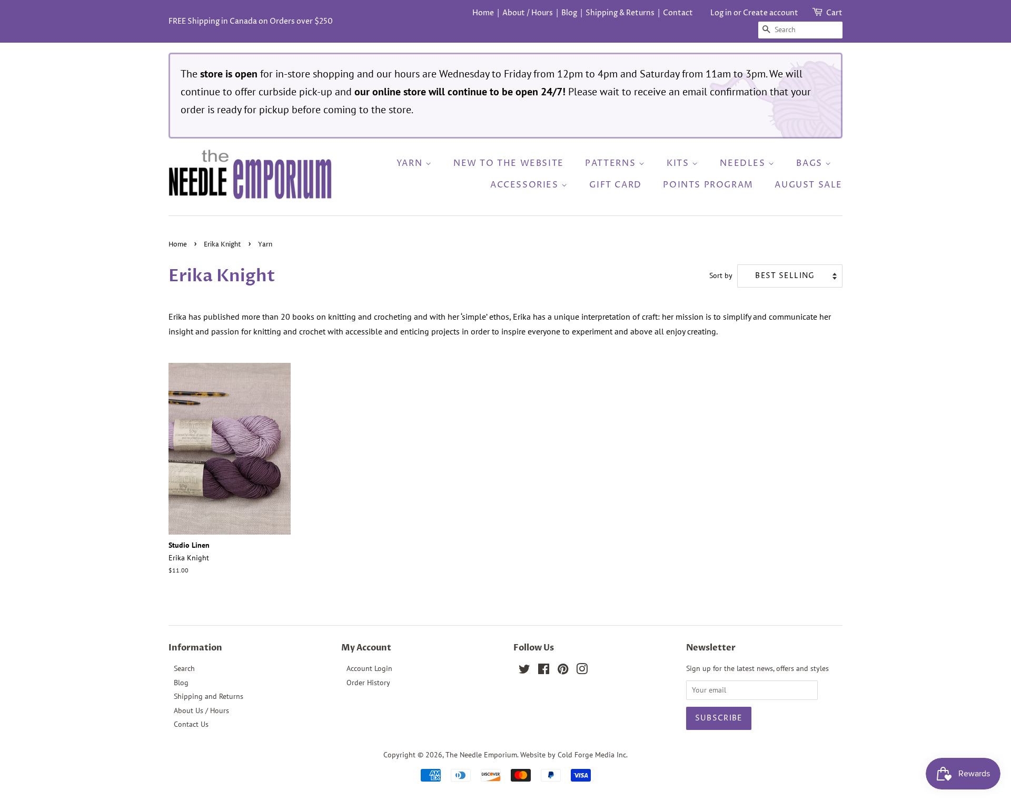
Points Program (708, 185)
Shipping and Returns (208, 696)
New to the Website (508, 163)
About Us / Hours (201, 710)
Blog (569, 13)
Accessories (525, 185)
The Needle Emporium (481, 754)
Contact (678, 13)
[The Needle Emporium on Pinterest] (563, 671)
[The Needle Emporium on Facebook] (544, 671)
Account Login (369, 668)
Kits (679, 163)
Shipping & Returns (620, 13)
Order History (368, 682)
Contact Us (191, 724)
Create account (770, 13)
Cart (834, 13)
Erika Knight (222, 244)
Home (483, 13)
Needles (744, 163)
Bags (810, 163)
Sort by (720, 275)
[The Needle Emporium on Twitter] (524, 671)
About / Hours (527, 13)
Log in (721, 13)
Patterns (611, 163)
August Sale (809, 185)
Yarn (411, 163)
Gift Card (615, 185)
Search (184, 668)
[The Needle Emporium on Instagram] (582, 671)
